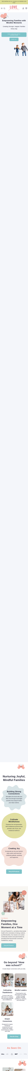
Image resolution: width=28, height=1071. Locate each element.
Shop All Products (14, 871)
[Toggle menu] (1, 8)
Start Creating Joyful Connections (14, 34)
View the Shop (14, 1036)
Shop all (14, 39)
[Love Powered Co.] (14, 8)
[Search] (5, 8)
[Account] (23, 8)
